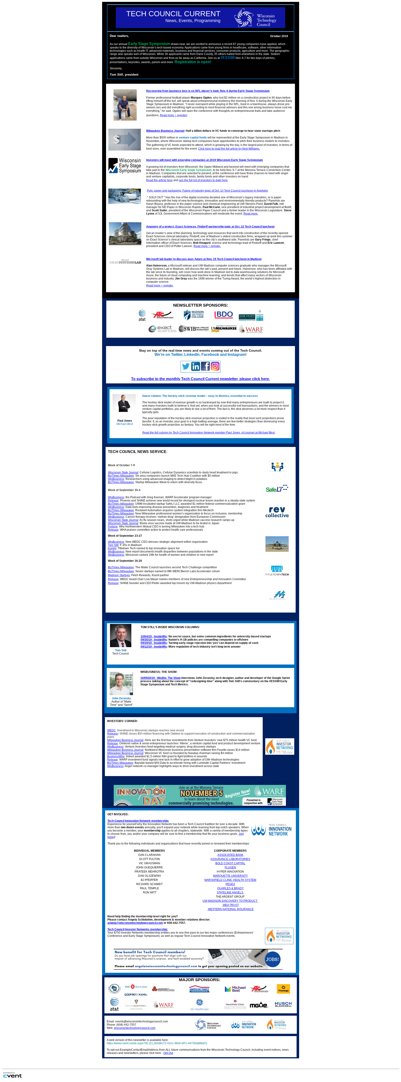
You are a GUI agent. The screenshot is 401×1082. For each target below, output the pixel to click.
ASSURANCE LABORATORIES (230, 859)
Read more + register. (207, 246)
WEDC (111, 730)
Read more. (250, 213)
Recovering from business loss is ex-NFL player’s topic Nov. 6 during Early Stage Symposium (208, 91)
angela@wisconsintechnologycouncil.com (135, 923)
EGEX (231, 884)
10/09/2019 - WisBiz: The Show (160, 678)
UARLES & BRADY (231, 888)
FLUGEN (230, 867)
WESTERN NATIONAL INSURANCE (230, 909)
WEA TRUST (230, 905)
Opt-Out (168, 1053)
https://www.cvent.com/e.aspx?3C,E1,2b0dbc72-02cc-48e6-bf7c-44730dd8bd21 (157, 1043)
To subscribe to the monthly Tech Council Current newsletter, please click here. (200, 379)
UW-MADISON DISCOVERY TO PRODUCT (230, 900)
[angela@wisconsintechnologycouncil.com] (198, 968)
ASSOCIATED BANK (230, 855)
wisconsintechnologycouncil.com (134, 1028)
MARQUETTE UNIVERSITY (230, 875)
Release (112, 733)
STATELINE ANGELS (230, 892)
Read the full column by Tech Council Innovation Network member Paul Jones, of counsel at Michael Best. (208, 432)
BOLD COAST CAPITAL (230, 863)
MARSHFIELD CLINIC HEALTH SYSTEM (230, 880)
